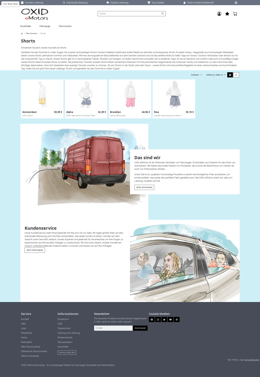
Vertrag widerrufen (67, 352)
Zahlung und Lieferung (69, 333)
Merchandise (65, 26)
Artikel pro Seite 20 (214, 75)
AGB (60, 323)
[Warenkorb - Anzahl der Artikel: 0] (235, 14)
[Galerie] (230, 74)
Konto (24, 337)
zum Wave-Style (10, 4)
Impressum (63, 319)
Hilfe (23, 323)
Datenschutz (64, 328)
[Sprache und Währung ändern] (236, 2)
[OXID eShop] (34, 14)
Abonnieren (140, 328)
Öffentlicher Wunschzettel (34, 351)
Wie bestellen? (65, 342)
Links (23, 328)
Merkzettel (26, 342)
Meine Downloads (30, 356)
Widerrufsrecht (65, 337)
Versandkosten (251, 360)
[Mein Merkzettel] (227, 14)
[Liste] (236, 74)
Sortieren (195, 75)
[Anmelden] (219, 14)
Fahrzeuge (45, 26)
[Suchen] (163, 13)
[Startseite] (22, 33)
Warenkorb (26, 333)
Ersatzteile (25, 26)
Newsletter (63, 346)
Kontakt (25, 319)
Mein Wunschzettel (30, 346)
